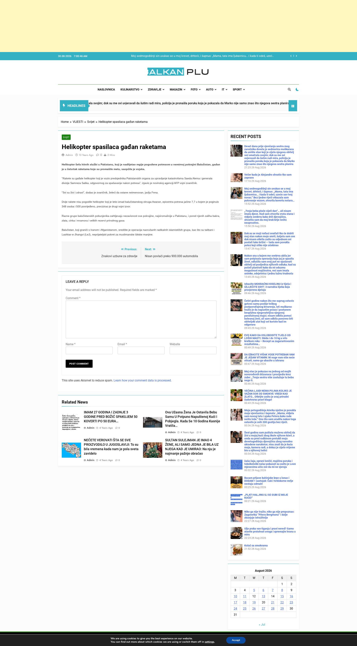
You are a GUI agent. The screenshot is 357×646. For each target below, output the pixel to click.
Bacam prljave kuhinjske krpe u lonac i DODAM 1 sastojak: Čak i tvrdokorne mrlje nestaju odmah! (268, 480)
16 (291, 596)
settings (209, 642)
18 (244, 602)
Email (122, 344)
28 (272, 608)
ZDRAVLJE (154, 89)
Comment (73, 298)
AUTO (209, 89)
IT (223, 89)
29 (282, 608)
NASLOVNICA (106, 89)
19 (254, 602)
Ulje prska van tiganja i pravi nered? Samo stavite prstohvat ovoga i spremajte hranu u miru (270, 531)
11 (244, 596)
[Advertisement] (111, 26)
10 (235, 596)
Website (175, 344)
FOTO (194, 89)
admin (69, 155)
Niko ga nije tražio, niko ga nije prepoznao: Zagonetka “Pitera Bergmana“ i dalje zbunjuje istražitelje (269, 514)
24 (235, 608)
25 (244, 608)
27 (263, 608)
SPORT (237, 89)
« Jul (262, 624)
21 (272, 602)
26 (254, 608)
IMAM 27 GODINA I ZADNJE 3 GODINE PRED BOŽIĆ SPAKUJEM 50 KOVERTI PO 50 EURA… (110, 416)
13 (263, 596)
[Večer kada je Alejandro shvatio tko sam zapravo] (268, 108)
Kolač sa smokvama (256, 545)
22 (282, 602)
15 (282, 596)
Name (70, 344)
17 (235, 602)
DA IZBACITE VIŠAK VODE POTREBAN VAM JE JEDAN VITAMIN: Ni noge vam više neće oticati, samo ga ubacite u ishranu (269, 357)
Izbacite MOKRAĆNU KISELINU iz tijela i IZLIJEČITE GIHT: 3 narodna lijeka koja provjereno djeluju (267, 286)
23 (291, 602)
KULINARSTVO (129, 89)
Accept (236, 640)
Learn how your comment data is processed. (143, 380)
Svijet (66, 137)
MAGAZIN (176, 89)
